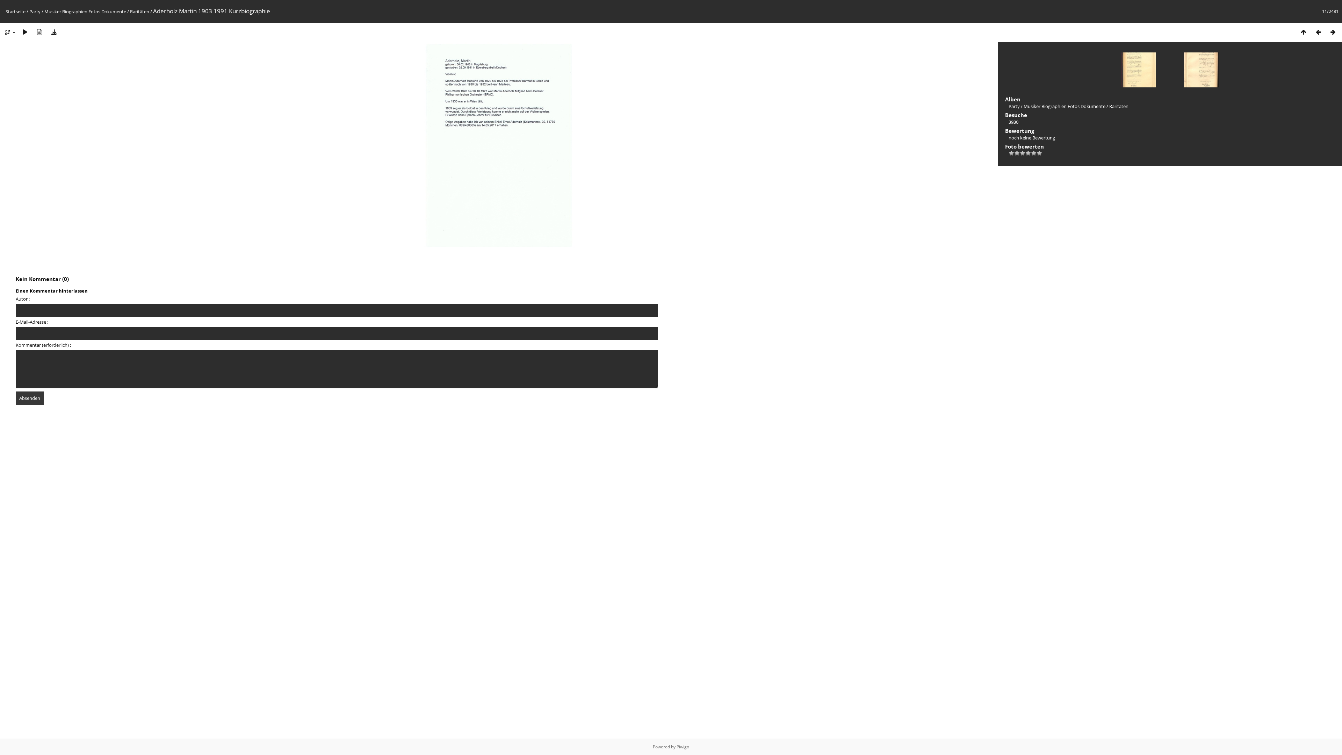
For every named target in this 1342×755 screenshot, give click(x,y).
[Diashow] (24, 32)
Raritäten (139, 11)
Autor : (23, 299)
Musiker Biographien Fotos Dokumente (85, 11)
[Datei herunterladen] (54, 32)
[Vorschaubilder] (1303, 32)
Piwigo (683, 747)
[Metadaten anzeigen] (39, 32)
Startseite (16, 11)
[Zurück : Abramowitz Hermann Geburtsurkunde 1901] (1318, 32)
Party (35, 11)
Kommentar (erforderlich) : (43, 345)
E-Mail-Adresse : (32, 322)
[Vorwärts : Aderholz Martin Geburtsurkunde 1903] (1333, 32)
